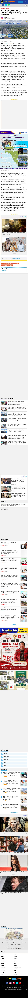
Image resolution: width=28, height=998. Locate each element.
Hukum (15, 965)
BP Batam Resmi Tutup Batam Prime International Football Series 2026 (9, 559)
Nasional (16, 968)
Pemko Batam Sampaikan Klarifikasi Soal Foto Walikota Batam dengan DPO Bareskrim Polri (10, 585)
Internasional (17, 967)
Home (2, 8)
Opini (15, 970)
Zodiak (15, 974)
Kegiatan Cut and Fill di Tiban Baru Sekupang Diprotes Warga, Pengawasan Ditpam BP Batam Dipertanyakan (9, 601)
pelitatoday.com (9, 43)
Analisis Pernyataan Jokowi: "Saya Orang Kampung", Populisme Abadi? (14, 947)
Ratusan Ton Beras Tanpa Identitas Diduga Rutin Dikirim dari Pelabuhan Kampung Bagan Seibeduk (9, 577)
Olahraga (3, 970)
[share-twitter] (6, 5)
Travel (15, 972)
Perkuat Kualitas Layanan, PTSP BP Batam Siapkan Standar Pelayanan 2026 (9, 568)
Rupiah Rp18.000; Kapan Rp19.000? (14, 940)
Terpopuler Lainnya (14, 812)
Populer (20, 1)
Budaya (2, 958)
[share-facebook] (3, 5)
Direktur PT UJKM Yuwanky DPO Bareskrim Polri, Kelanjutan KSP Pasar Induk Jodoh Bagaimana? (10, 617)
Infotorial (3, 967)
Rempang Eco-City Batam (7, 265)
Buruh (15, 958)
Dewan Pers (3, 961)
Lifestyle (3, 968)
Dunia (15, 961)
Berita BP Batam (5, 263)
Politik (5, 753)
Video (5, 762)
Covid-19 (6, 759)
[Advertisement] (14, 115)
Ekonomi (2, 963)
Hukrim (2, 965)
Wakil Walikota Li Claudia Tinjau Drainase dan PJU (8, 543)
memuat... (4, 270)
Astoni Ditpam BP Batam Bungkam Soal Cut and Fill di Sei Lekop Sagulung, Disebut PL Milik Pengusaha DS (11, 790)
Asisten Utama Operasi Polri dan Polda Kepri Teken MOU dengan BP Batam (10, 592)
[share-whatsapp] (9, 5)
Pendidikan (6, 756)
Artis (2, 954)
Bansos (2, 956)
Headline (16, 263)
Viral (5, 765)
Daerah (11, 263)
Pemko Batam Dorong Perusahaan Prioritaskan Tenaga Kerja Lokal (9, 608)
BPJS (15, 954)
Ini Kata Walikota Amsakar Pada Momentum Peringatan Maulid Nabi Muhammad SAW (9, 552)
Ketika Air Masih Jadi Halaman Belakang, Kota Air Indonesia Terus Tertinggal (14, 943)
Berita (15, 956)
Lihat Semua (14, 624)
